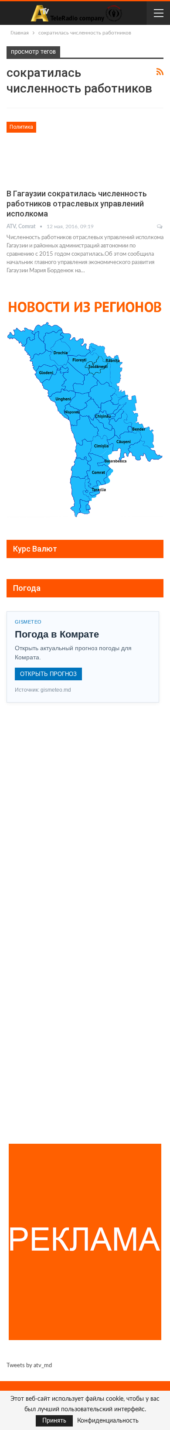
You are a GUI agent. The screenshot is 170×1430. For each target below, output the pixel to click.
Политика (21, 127)
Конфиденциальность (108, 1421)
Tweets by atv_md (29, 1365)
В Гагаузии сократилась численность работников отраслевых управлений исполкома (77, 203)
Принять (54, 1421)
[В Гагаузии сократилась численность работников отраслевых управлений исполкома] (52, 151)
